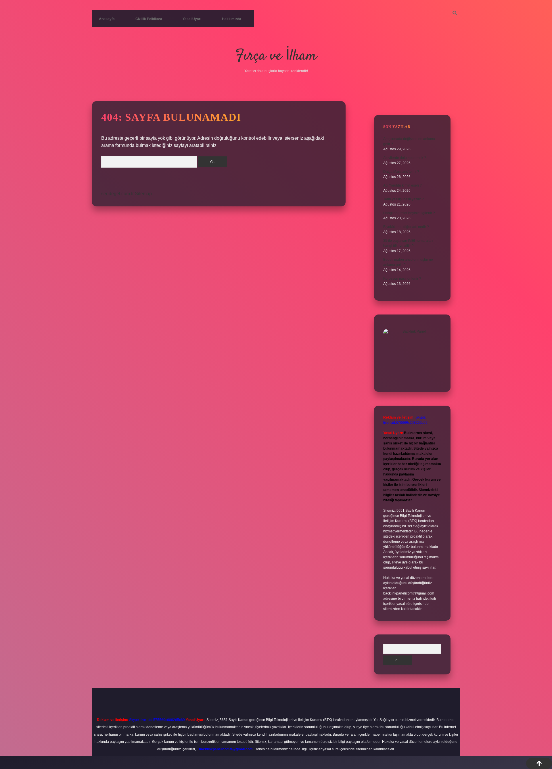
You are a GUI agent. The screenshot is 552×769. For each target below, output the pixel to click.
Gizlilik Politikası (148, 19)
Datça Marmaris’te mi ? (401, 172)
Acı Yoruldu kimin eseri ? (402, 185)
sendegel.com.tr (117, 193)
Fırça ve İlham (276, 56)
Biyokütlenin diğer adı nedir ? (406, 227)
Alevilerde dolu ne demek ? (404, 158)
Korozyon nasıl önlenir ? (402, 279)
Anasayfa (107, 19)
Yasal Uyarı (192, 19)
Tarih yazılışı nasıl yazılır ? (403, 199)
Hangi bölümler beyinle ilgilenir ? (409, 213)
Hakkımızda (231, 19)
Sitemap (143, 193)
